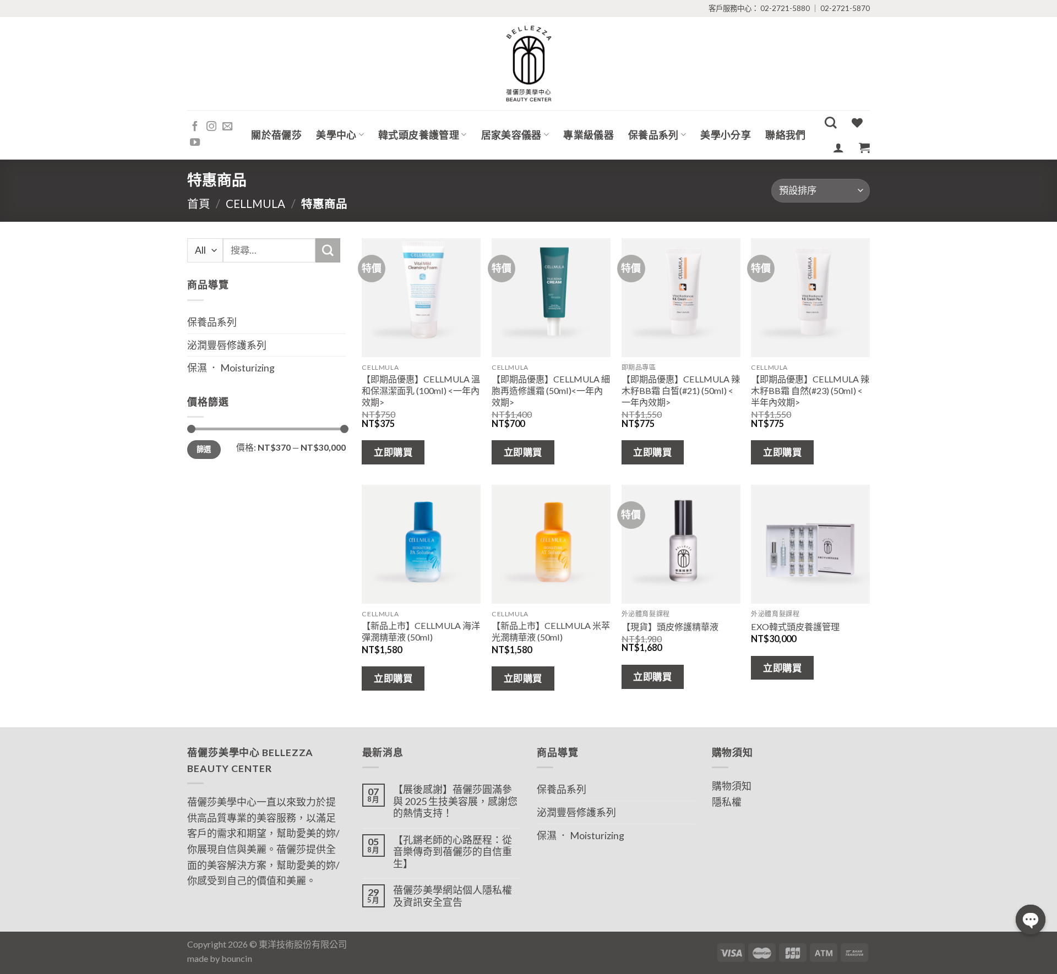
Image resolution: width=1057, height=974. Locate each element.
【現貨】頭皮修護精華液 (670, 626)
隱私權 (727, 802)
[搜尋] (831, 122)
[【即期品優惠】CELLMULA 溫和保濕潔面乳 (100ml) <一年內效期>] (421, 297)
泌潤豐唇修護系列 (226, 345)
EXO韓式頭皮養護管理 (795, 626)
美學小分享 (725, 135)
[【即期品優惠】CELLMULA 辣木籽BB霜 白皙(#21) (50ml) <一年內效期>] (681, 297)
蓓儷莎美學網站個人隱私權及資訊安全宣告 (452, 896)
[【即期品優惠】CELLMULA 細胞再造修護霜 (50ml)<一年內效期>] (551, 297)
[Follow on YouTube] (195, 143)
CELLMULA (255, 203)
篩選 (204, 449)
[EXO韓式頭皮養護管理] (810, 544)
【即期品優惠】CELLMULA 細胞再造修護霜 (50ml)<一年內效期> (551, 390)
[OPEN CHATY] (1030, 919)
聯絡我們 (785, 135)
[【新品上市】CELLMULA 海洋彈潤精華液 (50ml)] (421, 544)
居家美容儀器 (511, 135)
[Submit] (327, 250)
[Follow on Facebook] (195, 127)
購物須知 (731, 786)
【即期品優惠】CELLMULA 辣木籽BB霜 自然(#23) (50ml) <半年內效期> (810, 390)
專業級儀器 (588, 135)
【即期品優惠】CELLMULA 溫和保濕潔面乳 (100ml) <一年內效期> (421, 390)
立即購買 (393, 452)
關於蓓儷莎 (276, 135)
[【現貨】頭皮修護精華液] (681, 544)
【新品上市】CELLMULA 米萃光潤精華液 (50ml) (551, 631)
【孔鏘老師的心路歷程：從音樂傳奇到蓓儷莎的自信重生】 (452, 851)
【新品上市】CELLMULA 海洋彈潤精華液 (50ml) (421, 631)
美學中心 (336, 135)
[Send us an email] (227, 127)
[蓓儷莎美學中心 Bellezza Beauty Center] (528, 63)
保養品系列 (653, 135)
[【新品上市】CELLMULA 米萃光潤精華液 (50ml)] (551, 544)
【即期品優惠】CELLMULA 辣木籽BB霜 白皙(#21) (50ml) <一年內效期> (681, 390)
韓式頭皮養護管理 (418, 135)
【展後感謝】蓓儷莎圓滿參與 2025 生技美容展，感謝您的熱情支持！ (455, 801)
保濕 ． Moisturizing (231, 368)
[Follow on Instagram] (211, 127)
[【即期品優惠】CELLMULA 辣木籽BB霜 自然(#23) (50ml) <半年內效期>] (810, 297)
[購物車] (864, 147)
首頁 (198, 203)
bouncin (236, 958)
